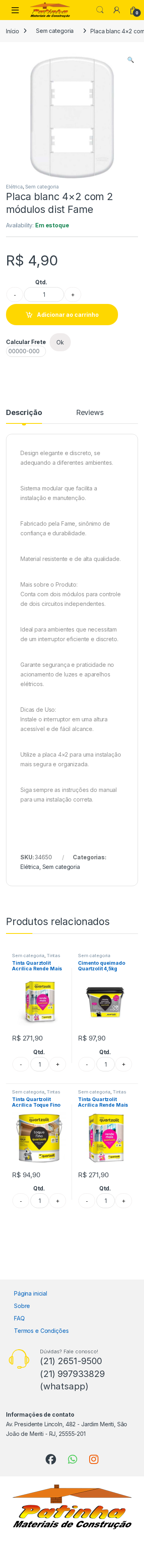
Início (12, 30)
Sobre (22, 1305)
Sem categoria (55, 30)
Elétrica (14, 187)
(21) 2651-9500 (71, 1361)
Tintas (53, 955)
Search (100, 10)
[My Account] (116, 10)
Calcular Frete (26, 341)
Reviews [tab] (90, 413)
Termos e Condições (41, 1330)
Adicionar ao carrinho (68, 314)
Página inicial (30, 1293)
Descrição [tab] (24, 413)
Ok (60, 342)
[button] (130, 60)
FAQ (19, 1318)
